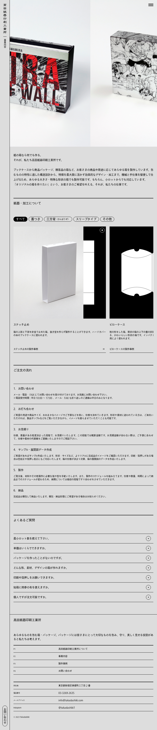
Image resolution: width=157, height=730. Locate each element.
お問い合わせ (5, 716)
